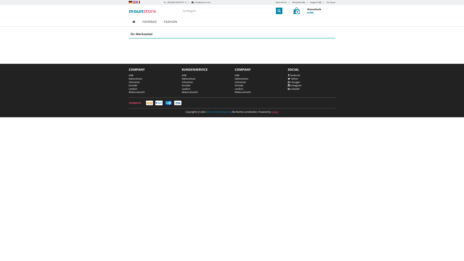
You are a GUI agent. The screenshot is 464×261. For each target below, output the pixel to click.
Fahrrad (149, 22)
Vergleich (315, 2)
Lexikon (133, 88)
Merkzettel (298, 2)
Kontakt (133, 85)
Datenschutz (135, 78)
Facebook (294, 75)
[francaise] (138, 2)
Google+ (295, 82)
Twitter (294, 78)
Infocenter (134, 82)
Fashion (170, 22)
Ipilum (275, 111)
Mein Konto (281, 2)
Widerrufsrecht (137, 92)
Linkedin (295, 88)
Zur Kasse (330, 2)
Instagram (295, 85)
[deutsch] (130, 2)
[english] (134, 2)
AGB (131, 75)
